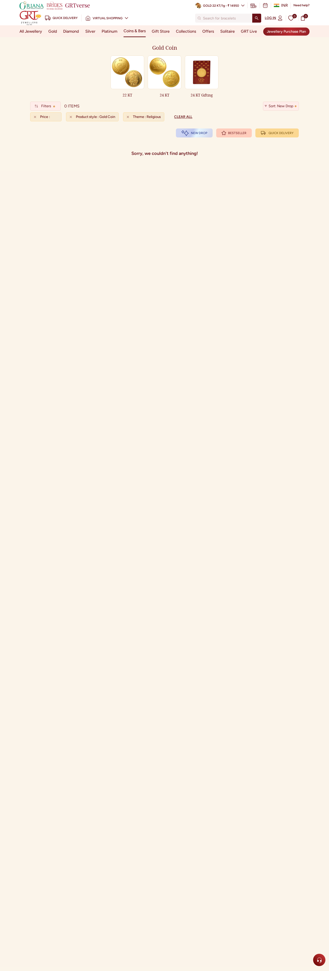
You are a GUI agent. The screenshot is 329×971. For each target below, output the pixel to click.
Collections (186, 31)
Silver (90, 31)
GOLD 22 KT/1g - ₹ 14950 (221, 6)
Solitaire (227, 31)
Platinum (109, 31)
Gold (52, 31)
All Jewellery (30, 31)
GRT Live (249, 31)
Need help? (301, 5)
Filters (46, 106)
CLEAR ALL (183, 117)
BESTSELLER (237, 133)
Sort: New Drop (281, 106)
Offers (208, 31)
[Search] (256, 18)
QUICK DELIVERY (281, 133)
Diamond (71, 31)
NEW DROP (199, 133)
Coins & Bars (135, 30)
